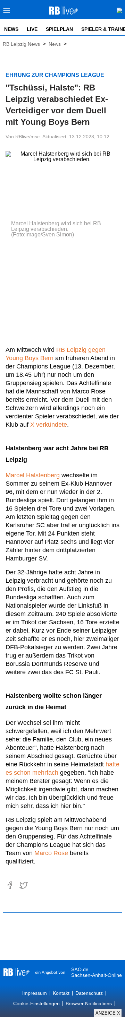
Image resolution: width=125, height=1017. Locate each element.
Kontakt (61, 993)
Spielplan (59, 29)
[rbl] (16, 972)
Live (32, 29)
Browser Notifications (89, 1003)
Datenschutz (89, 993)
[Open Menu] (7, 12)
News (11, 29)
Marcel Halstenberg (33, 475)
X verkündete (48, 424)
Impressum (34, 993)
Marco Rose (51, 853)
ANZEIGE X (107, 1013)
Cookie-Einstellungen (36, 1003)
